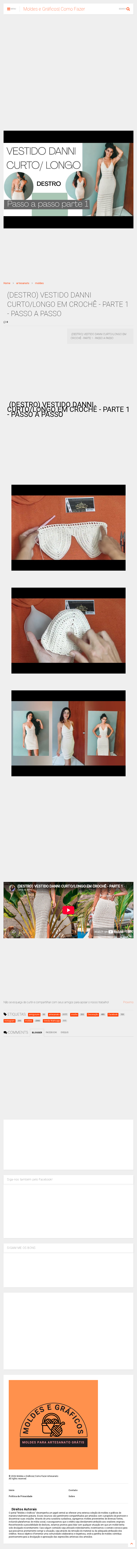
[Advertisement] (68, 45)
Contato (73, 1490)
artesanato (22, 283)
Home (7, 283)
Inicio (11, 1490)
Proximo (128, 1002)
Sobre (71, 1496)
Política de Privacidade (20, 1496)
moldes (39, 283)
